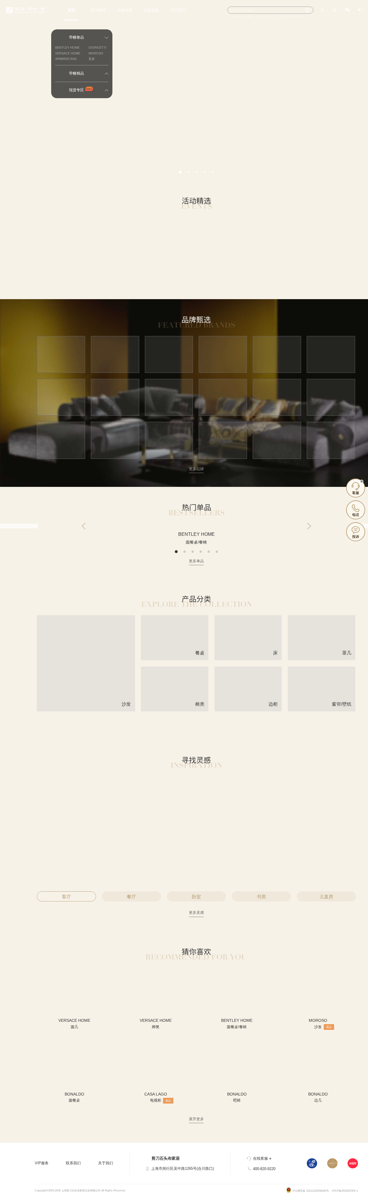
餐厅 (131, 896)
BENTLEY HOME (67, 47)
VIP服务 (42, 1163)
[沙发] (86, 709)
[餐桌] (174, 658)
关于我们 (177, 10)
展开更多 (196, 1119)
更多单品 (196, 561)
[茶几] (321, 658)
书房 (261, 896)
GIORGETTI (97, 47)
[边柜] (248, 709)
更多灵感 (196, 912)
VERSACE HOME (67, 53)
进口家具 (98, 10)
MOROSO (96, 53)
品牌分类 (124, 10)
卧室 (196, 896)
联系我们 (73, 1163)
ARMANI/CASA (65, 58)
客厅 (66, 896)
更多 (92, 58)
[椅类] (174, 709)
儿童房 (326, 896)
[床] (248, 658)
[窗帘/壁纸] (321, 709)
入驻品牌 (151, 10)
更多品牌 (196, 469)
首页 (71, 10)
